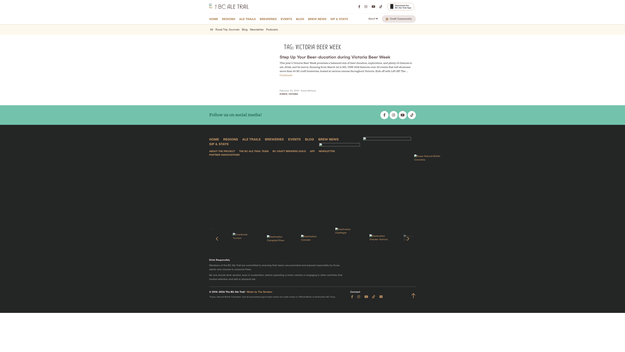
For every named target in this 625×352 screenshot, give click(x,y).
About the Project (222, 151)
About (372, 18)
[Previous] (217, 238)
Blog (300, 19)
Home (213, 19)
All (211, 29)
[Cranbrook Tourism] (244, 238)
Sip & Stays (339, 19)
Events (286, 19)
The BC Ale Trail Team (254, 151)
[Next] (407, 238)
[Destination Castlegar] (346, 239)
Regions (228, 19)
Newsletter (257, 29)
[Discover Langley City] (415, 239)
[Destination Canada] (312, 239)
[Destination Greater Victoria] (380, 238)
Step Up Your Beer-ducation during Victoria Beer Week (335, 56)
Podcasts (272, 29)
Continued (286, 75)
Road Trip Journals (227, 29)
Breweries (268, 19)
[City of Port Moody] (210, 238)
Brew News (317, 19)
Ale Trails (247, 19)
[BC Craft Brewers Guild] (387, 177)
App (312, 151)
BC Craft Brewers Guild (289, 151)
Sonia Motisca (308, 90)
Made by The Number (259, 291)
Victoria (293, 94)
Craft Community (400, 18)
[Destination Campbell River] (278, 238)
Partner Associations (224, 154)
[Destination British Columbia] (430, 177)
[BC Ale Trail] (339, 177)
